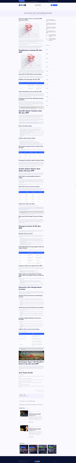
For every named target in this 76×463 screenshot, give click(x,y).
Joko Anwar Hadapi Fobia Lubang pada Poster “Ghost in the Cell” (52, 35)
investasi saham (36, 389)
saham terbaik (40, 390)
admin (30, 410)
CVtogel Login (48, 44)
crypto (34, 410)
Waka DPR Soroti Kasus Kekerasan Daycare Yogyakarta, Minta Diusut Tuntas (51, 23)
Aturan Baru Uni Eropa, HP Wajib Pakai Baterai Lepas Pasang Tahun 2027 (51, 27)
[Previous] (54, 442)
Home (38, 7)
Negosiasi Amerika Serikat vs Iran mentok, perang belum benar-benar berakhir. (51, 31)
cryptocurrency (35, 425)
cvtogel (47, 61)
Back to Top (56, 460)
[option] (24, 448)
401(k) (33, 410)
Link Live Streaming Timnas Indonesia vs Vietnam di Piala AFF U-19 (51, 19)
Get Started (55, 4)
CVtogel (47, 48)
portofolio (43, 389)
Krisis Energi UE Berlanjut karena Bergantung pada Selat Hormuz (52, 38)
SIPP (43, 390)
